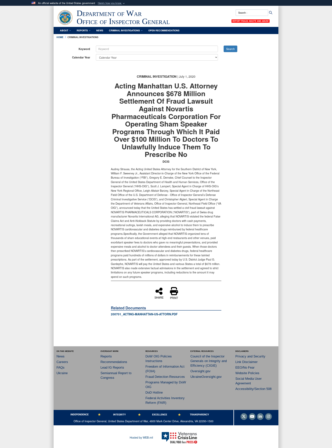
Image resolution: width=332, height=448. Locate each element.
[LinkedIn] (260, 417)
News (99, 30)
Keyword (84, 49)
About (64, 30)
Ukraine (62, 373)
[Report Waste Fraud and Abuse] (251, 20)
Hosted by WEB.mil (141, 437)
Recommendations (113, 362)
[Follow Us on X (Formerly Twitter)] (244, 417)
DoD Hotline (154, 392)
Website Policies (247, 373)
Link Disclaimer (246, 362)
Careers (62, 362)
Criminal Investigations (124, 30)
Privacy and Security (250, 356)
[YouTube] (252, 417)
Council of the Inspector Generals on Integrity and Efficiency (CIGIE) (208, 361)
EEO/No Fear (245, 367)
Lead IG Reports (112, 367)
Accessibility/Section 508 (253, 389)
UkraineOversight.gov (206, 377)
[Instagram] (268, 417)
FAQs (60, 367)
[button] (111, 3)
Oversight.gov (200, 371)
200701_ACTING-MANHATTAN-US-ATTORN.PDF (144, 314)
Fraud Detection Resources (165, 377)
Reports (82, 30)
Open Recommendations (163, 30)
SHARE (159, 297)
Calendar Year (81, 57)
